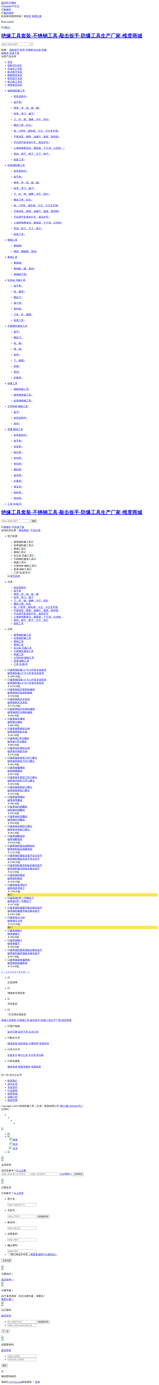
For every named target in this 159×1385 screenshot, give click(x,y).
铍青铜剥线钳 (14, 878)
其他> (17, 372)
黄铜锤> (18, 263)
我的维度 (9, 13)
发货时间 (44, 1043)
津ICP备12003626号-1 (71, 1106)
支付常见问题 (36, 1055)
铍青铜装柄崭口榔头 (18, 790)
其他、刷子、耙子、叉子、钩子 (31, 620)
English (7, 6)
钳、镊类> (19, 291)
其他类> (18, 498)
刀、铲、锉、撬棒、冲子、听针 (31, 600)
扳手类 (17, 590)
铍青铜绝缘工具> (23, 395)
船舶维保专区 (14, 75)
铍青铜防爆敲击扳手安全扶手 (23, 859)
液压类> (18, 486)
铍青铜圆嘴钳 (14, 771)
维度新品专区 (14, 85)
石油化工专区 (14, 68)
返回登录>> (7, 1279)
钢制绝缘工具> (22, 389)
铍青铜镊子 (13, 933)
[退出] (7, 27)
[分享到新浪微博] (8, 1115)
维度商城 (24, 530)
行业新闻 (12, 1090)
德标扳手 (14, 50)
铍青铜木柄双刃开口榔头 (21, 780)
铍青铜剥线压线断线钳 (19, 849)
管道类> (18, 446)
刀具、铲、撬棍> (23, 314)
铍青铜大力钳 (14, 920)
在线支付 (12, 1055)
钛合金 (37, 50)
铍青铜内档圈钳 (16, 810)
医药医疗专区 (14, 78)
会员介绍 (34, 1032)
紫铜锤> (18, 245)
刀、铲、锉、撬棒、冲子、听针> (32, 119)
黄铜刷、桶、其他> (24, 268)
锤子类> (18, 303)
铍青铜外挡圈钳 (16, 819)
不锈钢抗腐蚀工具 (17, 326)
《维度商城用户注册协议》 (43, 1254)
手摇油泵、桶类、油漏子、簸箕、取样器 (36, 610)
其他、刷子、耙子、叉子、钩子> (32, 153)
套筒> (17, 354)
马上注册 (21, 1170)
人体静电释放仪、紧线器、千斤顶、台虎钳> (38, 222)
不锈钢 (29, 50)
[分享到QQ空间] (14, 1120)
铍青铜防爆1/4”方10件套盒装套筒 (25, 673)
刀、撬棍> (19, 360)
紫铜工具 (12, 240)
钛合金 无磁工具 (16, 280)
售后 (15, 1144)
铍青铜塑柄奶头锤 (17, 732)
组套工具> (19, 159)
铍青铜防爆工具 (16, 90)
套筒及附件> (20, 96)
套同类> (18, 308)
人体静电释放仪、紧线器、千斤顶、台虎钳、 (38, 617)
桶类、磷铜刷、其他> (25, 251)
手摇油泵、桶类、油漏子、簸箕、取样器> (37, 136)
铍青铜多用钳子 (16, 888)
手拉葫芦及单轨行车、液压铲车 (31, 613)
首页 (9, 62)
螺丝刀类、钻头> (23, 125)
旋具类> (18, 475)
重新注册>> (7, 1299)
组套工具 (19, 623)
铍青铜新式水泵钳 (17, 702)
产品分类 (36, 530)
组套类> (18, 492)
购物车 (7, 9)
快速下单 (14, 53)
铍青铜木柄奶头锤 (17, 751)
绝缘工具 (12, 383)
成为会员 (12, 1084)
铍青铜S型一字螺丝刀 (19, 901)
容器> (17, 366)
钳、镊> (18, 343)
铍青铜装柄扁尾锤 (17, 963)
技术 (15, 1148)
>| (29, 972)
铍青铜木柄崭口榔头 (18, 829)
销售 (15, 1139)
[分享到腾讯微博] (11, 1117)
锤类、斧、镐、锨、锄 (26, 594)
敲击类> (18, 452)
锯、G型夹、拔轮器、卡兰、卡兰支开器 (36, 607)
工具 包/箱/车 (14, 504)
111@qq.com (15, 1382)
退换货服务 (24, 1066)
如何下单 (23, 1032)
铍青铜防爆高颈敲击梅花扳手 (23, 953)
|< (2, 972)
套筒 (22, 50)
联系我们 (12, 1080)
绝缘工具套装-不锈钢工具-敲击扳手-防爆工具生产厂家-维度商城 (71, 35)
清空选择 (15, 576)
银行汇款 (23, 1055)
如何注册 (12, 1032)
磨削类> (18, 469)
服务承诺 (12, 1066)
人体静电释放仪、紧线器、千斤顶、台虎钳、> (39, 148)
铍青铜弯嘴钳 (14, 800)
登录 (28, 16)
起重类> (18, 377)
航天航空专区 (14, 72)
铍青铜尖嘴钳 (14, 722)
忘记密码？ (66, 1174)
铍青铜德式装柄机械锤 (19, 692)
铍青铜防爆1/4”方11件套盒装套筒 (25, 683)
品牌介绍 (12, 1097)
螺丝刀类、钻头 (22, 604)
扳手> (17, 331)
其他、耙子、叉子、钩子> (28, 228)
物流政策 (12, 1043)
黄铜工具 (12, 257)
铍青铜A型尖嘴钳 (17, 741)
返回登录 (6, 1315)
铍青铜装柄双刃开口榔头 (21, 761)
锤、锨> (18, 349)
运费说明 (34, 1043)
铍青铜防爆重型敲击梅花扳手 (23, 911)
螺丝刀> (18, 297)
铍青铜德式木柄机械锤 (19, 712)
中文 (16, 6)
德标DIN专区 (14, 65)
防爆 (44, 50)
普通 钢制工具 (15, 429)
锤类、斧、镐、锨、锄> (27, 108)
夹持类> (18, 458)
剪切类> (18, 463)
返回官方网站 (8, 2)
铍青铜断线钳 (14, 839)
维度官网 (12, 1100)
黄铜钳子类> (20, 274)
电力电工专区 (14, 81)
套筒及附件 (20, 587)
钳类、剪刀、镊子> (24, 113)
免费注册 (37, 16)
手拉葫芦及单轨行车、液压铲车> (32, 142)
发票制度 (36, 1066)
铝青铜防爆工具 (16, 165)
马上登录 (19, 1193)
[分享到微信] (17, 1123)
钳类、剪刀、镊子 (24, 597)
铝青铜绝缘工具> (23, 400)
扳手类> (18, 102)
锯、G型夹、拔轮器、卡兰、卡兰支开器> (36, 131)
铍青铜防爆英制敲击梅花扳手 (23, 868)
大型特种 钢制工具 (17, 406)
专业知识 (12, 1087)
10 (24, 972)
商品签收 (23, 1043)
